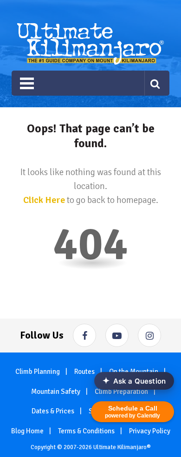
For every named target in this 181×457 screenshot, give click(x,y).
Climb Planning (37, 371)
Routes (84, 371)
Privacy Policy (149, 431)
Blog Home (27, 431)
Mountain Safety (55, 391)
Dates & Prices (53, 411)
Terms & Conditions (86, 431)
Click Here (44, 200)
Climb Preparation (121, 391)
